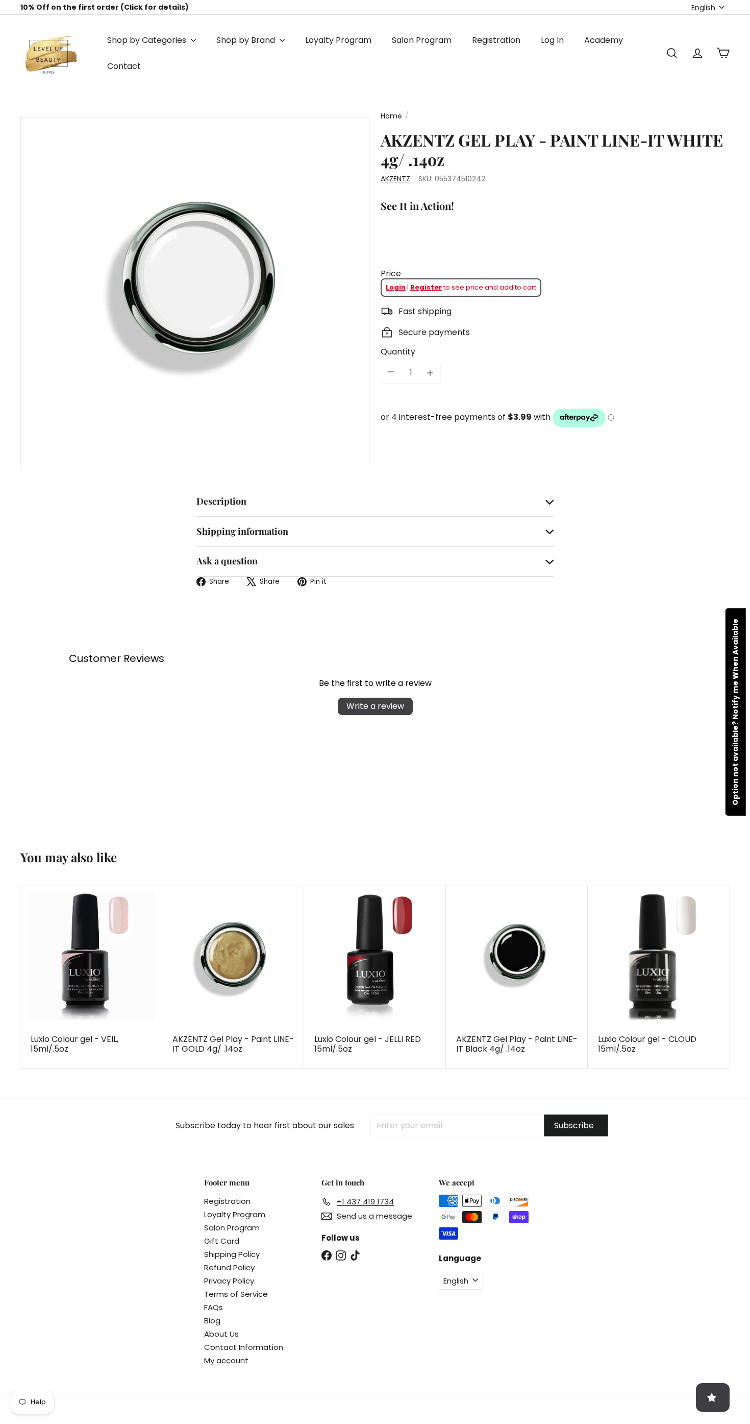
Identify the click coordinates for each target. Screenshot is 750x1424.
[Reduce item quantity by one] (391, 372)
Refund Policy (229, 1267)
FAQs (213, 1307)
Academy (603, 40)
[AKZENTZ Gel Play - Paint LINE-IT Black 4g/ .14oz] (517, 976)
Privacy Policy (229, 1280)
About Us (221, 1333)
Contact (124, 66)
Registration (496, 40)
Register (426, 287)
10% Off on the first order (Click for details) (104, 7)
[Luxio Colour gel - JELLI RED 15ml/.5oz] (375, 976)
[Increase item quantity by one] (430, 373)
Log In (552, 40)
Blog (212, 1320)
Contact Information (243, 1347)
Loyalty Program (338, 40)
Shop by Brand (246, 40)
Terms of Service (236, 1294)
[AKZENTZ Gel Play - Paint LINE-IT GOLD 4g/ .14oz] (233, 976)
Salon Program (422, 40)
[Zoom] (195, 291)
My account (226, 1360)
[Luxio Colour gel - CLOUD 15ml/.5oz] (659, 976)
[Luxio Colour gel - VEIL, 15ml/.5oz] (91, 976)
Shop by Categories (147, 40)
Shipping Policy (232, 1254)
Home (391, 116)
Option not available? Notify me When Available (735, 712)
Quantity (398, 352)
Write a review (375, 706)
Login (396, 287)
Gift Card (221, 1241)
